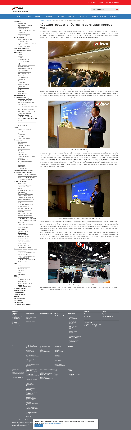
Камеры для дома (19, 290)
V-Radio (20, 54)
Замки (19, 272)
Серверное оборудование (25, 204)
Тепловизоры (22, 183)
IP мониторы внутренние (25, 116)
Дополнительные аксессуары (26, 111)
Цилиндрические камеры (25, 25)
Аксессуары (18, 52)
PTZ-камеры (21, 32)
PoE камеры (18, 300)
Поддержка (49, 16)
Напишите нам (114, 2)
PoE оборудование (23, 77)
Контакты (113, 16)
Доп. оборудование (23, 115)
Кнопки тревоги (22, 168)
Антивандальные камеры (22, 304)
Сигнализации (18, 140)
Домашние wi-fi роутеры (25, 68)
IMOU (15, 263)
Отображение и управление (26, 190)
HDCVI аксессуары (23, 93)
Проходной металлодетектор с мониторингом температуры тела (18, 373)
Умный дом (21, 270)
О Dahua (17, 16)
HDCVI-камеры (19, 37)
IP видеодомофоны (20, 97)
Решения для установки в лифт (27, 218)
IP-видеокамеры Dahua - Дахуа (20, 419)
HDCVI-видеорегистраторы (22, 50)
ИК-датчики (21, 150)
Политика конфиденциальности (19, 425)
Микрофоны (21, 89)
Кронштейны (21, 79)
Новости (71, 16)
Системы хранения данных (25, 217)
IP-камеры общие (19, 288)
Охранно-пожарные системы (23, 170)
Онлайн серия (22, 23)
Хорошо (39, 425)
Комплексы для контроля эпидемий (25, 249)
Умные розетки (22, 154)
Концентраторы (22, 142)
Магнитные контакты (24, 149)
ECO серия (21, 45)
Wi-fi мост (20, 56)
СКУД (16, 127)
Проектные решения (20, 181)
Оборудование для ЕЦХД (25, 185)
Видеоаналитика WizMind (25, 197)
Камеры (20, 265)
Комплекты (21, 136)
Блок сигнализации (23, 61)
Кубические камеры (23, 27)
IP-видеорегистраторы (21, 48)
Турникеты (21, 133)
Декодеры (21, 81)
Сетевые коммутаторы (24, 72)
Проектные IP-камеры (24, 240)
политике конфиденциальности (53, 423)
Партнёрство (83, 16)
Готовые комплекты (23, 125)
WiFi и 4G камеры (23, 35)
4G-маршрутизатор (23, 59)
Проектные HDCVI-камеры (25, 194)
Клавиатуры (21, 165)
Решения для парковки (24, 210)
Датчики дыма (22, 166)
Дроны (20, 188)
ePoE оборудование (23, 73)
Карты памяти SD (23, 70)
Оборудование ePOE (23, 206)
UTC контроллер (22, 86)
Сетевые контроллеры (24, 129)
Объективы (21, 91)
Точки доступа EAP (23, 66)
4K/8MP (16, 296)
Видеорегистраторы (24, 267)
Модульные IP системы (24, 113)
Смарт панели (22, 104)
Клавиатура (21, 82)
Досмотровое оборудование (23, 172)
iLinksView (21, 57)
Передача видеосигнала (25, 215)
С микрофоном (19, 292)
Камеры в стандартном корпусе (27, 30)
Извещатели (21, 143)
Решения (38, 16)
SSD (19, 63)
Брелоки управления (24, 145)
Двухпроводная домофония (26, 102)
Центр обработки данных (25, 213)
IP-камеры (17, 21)
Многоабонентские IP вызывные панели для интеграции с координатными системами (27, 107)
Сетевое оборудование (24, 286)
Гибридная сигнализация (25, 161)
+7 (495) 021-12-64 (97, 2)
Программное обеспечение (25, 208)
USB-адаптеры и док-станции (26, 65)
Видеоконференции (23, 186)
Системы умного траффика (26, 195)
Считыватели (21, 131)
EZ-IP (15, 276)
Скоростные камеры (24, 34)
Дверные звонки (19, 95)
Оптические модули (23, 84)
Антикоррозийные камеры (25, 201)
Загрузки (61, 16)
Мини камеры (18, 302)
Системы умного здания (25, 247)
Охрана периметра (23, 245)
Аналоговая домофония (25, 99)
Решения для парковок (24, 138)
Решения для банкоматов (25, 224)
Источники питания (23, 88)
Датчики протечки (23, 159)
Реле (19, 163)
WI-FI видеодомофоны (24, 100)
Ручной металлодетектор (25, 179)
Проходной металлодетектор (26, 177)
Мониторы (21, 75)
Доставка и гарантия (99, 16)
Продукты (27, 16)
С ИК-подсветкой (19, 294)
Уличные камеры (19, 298)
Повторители (21, 147)
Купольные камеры (23, 28)
